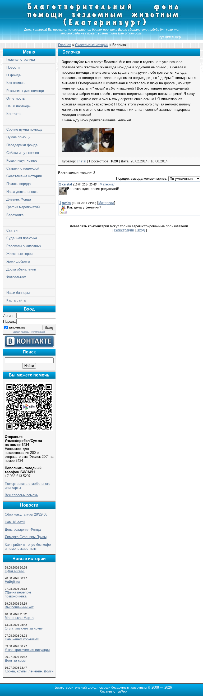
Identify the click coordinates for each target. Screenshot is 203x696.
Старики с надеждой (22, 168)
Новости (13, 67)
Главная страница (20, 59)
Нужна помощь (18, 137)
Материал (108, 184)
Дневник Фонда (18, 199)
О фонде (13, 75)
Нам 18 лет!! (15, 522)
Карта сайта (16, 300)
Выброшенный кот (19, 607)
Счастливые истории (24, 176)
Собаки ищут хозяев (22, 153)
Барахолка (15, 215)
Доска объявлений (21, 269)
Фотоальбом (16, 277)
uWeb (122, 691)
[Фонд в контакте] (29, 347)
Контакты (13, 114)
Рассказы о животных (23, 246)
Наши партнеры (18, 106)
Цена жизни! (15, 571)
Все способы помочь (21, 495)
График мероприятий (23, 207)
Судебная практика (21, 238)
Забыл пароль (21, 332)
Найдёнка (12, 582)
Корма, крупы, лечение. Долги (29, 671)
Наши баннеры (18, 293)
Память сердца (18, 184)
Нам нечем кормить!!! (22, 639)
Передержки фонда (22, 145)
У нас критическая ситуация (27, 650)
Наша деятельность (22, 192)
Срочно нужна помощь (24, 129)
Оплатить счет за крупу (24, 628)
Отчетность (15, 98)
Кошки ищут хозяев (22, 160)
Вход (141, 230)
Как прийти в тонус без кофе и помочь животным (28, 547)
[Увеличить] (80, 151)
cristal (81, 161)
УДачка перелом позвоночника (18, 594)
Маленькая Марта (19, 618)
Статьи (11, 230)
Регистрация (38, 332)
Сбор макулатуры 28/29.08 (26, 514)
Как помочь (15, 83)
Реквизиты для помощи (25, 91)
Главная (64, 45)
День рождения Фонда (23, 529)
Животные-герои (19, 254)
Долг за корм (15, 660)
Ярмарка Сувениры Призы (26, 537)
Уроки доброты (18, 261)
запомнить (16, 327)
